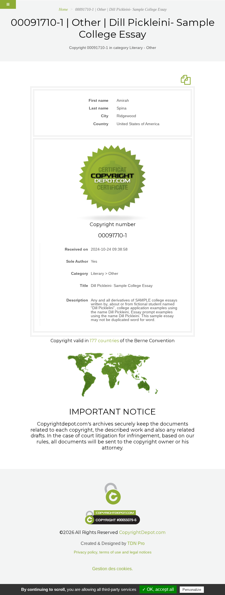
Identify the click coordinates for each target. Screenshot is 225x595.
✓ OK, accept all (158, 589)
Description (77, 300)
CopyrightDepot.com (142, 532)
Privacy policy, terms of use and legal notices (112, 552)
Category (79, 273)
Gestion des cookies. (112, 568)
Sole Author (77, 261)
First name (98, 100)
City (104, 116)
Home (63, 9)
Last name (98, 108)
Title (84, 285)
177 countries (104, 340)
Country (100, 124)
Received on (76, 249)
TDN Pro (136, 543)
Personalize (191, 590)
